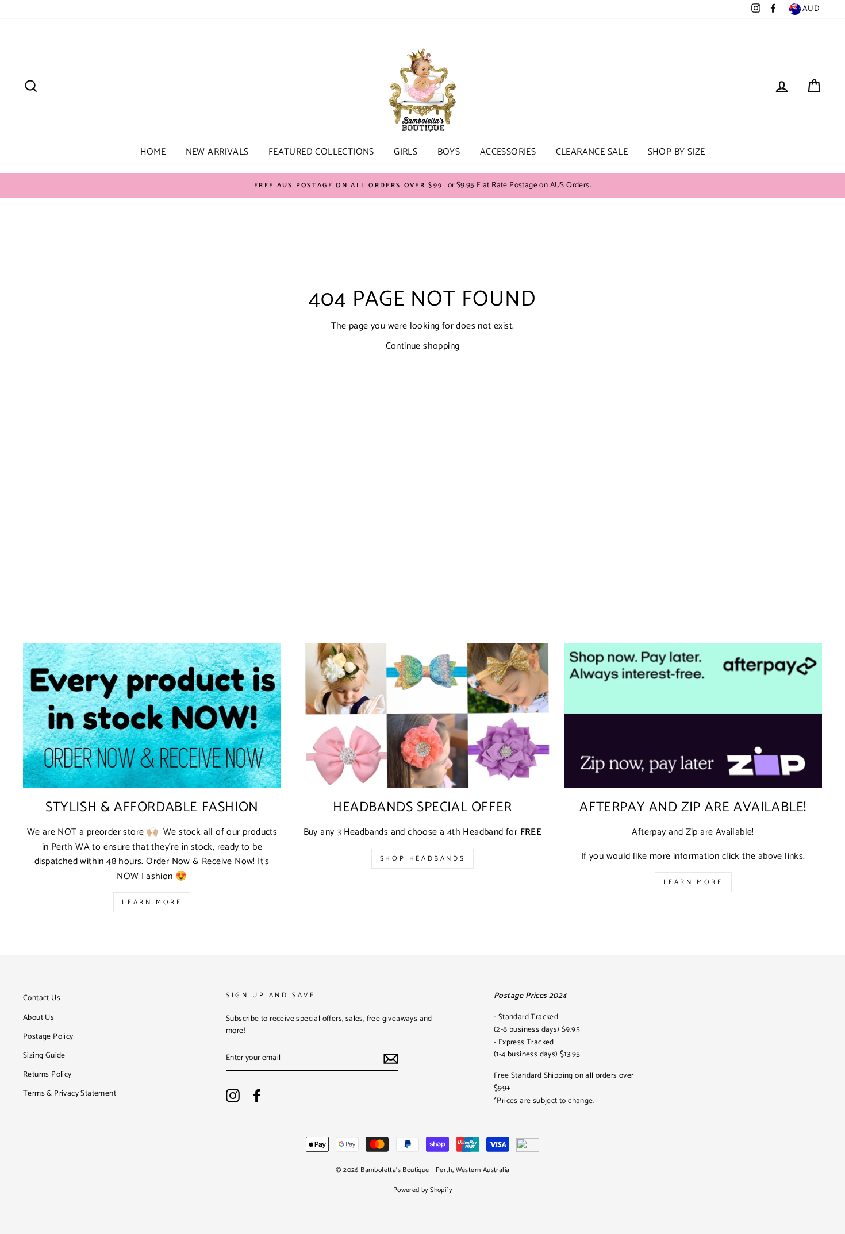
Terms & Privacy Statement (69, 1093)
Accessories (508, 152)
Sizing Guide (44, 1055)
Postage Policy (48, 1036)
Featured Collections (321, 152)
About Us (38, 1017)
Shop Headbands (422, 858)
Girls (405, 152)
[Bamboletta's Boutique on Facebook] (257, 1095)
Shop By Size (676, 152)
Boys (448, 152)
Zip (692, 832)
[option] (422, 185)
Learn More (152, 902)
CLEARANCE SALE (592, 152)
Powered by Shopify (422, 1190)
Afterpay (649, 832)
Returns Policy (47, 1074)
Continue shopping (423, 346)
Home (153, 152)
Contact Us (41, 998)
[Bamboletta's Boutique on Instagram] (233, 1095)
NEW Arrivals (217, 152)
